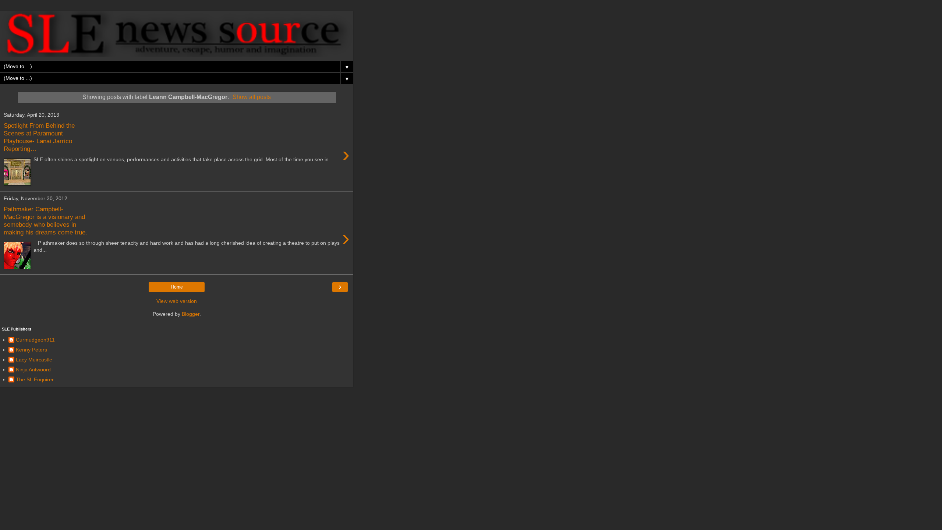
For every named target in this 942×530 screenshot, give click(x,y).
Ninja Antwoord (33, 369)
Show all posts (252, 97)
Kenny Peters (31, 350)
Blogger (190, 314)
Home (177, 287)
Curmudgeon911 (35, 340)
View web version (176, 301)
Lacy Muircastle (34, 360)
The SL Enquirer (35, 379)
